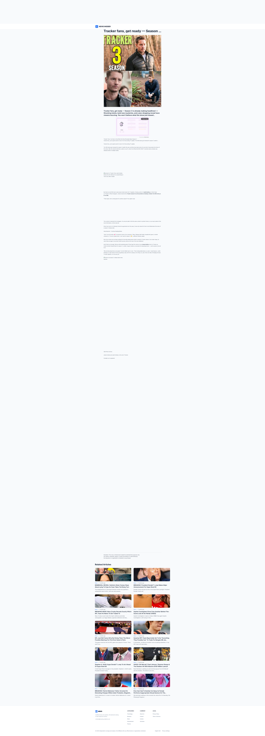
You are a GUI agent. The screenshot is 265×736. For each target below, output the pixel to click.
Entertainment (130, 721)
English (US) (158, 730)
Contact (142, 716)
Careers (142, 718)
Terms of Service (156, 716)
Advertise (142, 721)
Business (129, 716)
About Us (142, 714)
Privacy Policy (156, 714)
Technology (129, 714)
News (128, 718)
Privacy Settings (166, 730)
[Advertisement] (132, 12)
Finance (129, 723)
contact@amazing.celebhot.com (102, 719)
